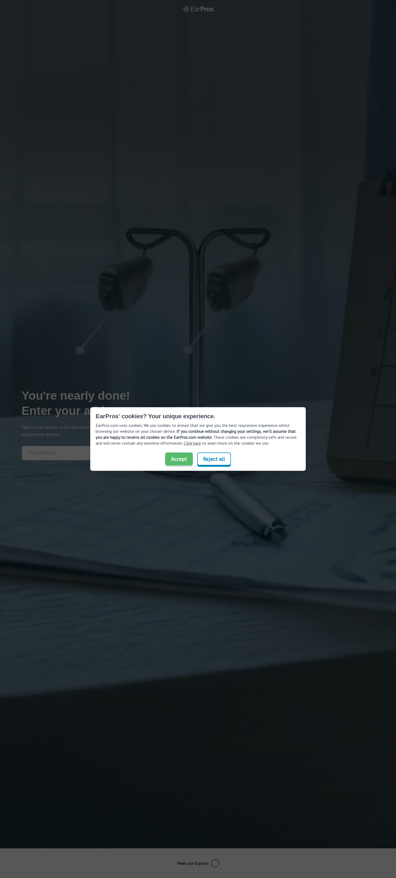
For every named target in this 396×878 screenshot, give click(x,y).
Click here (192, 443)
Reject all (214, 458)
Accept (179, 458)
